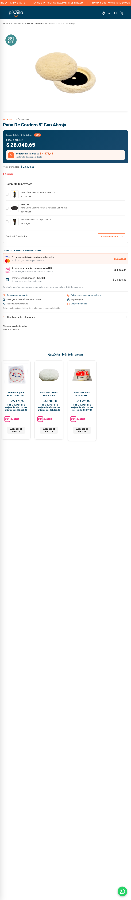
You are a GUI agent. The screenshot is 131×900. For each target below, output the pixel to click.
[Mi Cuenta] (109, 13)
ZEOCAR (7, 119)
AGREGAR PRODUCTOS (111, 236)
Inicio (5, 23)
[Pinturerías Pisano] (16, 13)
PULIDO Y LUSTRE (35, 23)
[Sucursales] (103, 13)
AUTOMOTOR (17, 23)
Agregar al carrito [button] (16, 430)
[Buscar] (115, 13)
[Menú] (97, 13)
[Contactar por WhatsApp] (122, 891)
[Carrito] (121, 13)
